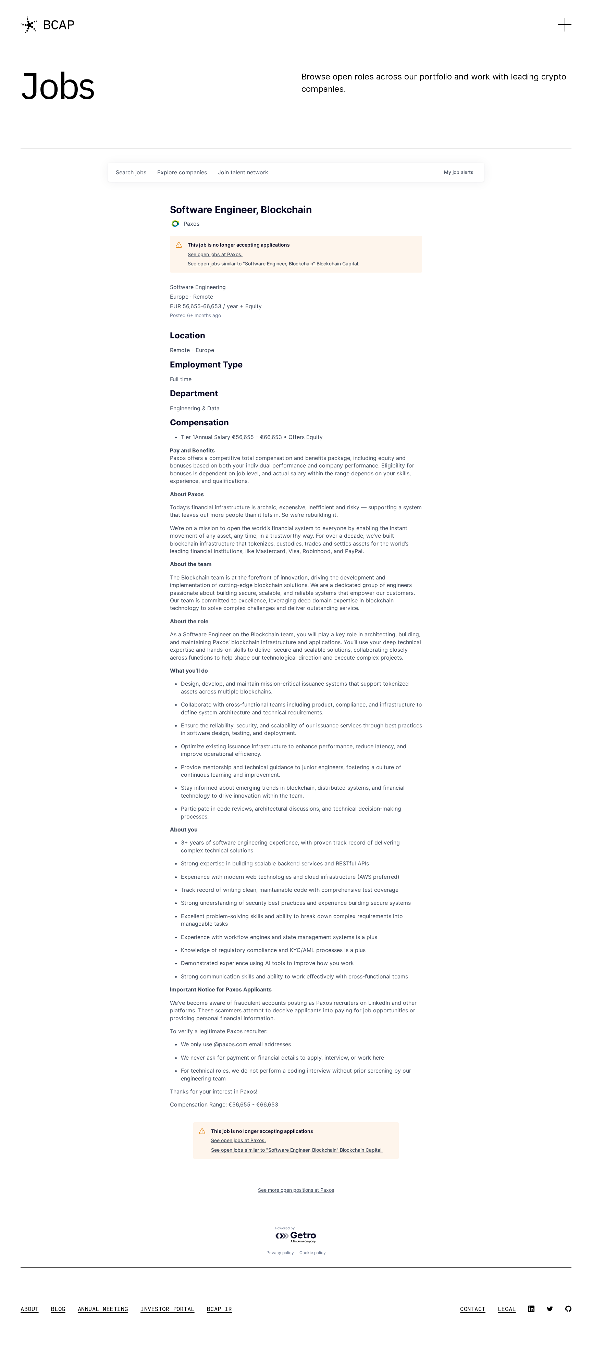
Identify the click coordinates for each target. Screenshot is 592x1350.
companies (182, 172)
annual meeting (103, 1309)
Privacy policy (280, 1252)
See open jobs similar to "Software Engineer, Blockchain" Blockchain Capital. (273, 263)
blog (58, 1309)
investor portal (167, 1309)
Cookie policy (312, 1252)
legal (507, 1309)
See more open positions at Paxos (296, 1190)
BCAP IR (219, 1309)
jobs (131, 172)
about (30, 1309)
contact (472, 1309)
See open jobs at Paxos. (215, 254)
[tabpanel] (296, 799)
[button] (564, 25)
